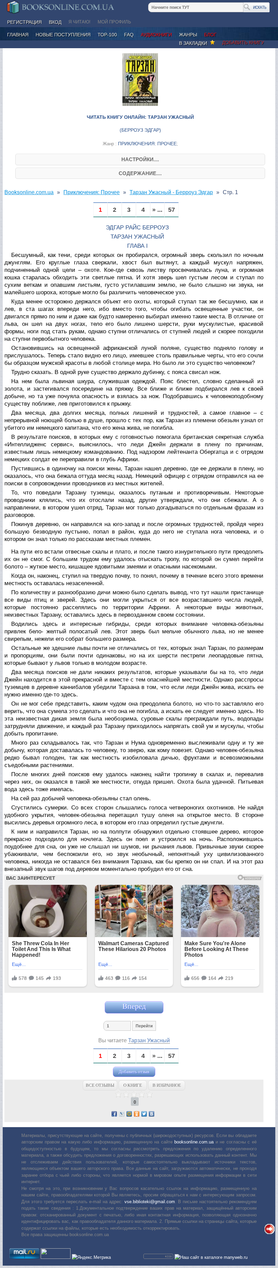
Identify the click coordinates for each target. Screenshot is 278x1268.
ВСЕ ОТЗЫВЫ (100, 1085)
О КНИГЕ (132, 1085)
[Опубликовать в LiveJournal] (121, 1114)
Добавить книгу (243, 42)
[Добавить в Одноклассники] (136, 1114)
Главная (17, 34)
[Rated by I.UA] (56, 1257)
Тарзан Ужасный (149, 1040)
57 (171, 210)
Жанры (188, 34)
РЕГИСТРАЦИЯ (24, 22)
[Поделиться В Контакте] (151, 1114)
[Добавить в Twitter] (144, 1114)
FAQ (129, 34)
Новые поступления (63, 34)
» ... (157, 210)
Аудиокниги (156, 34)
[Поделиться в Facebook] (114, 1114)
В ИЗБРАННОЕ (167, 1085)
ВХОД (55, 22)
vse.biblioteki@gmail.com (149, 1201)
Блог (210, 34)
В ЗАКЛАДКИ (194, 43)
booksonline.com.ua (194, 1141)
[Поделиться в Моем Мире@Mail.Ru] (129, 1114)
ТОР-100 (107, 34)
